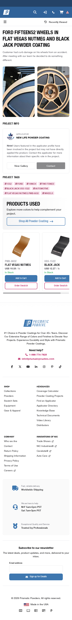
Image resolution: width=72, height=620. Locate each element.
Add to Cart (21, 278)
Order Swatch (21, 286)
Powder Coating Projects (50, 396)
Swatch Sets (10, 401)
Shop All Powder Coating (33, 221)
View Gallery (21, 165)
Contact (51, 165)
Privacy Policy (11, 461)
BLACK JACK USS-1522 (18, 188)
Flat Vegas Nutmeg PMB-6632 (23, 193)
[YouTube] (28, 366)
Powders (8, 396)
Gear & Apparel (12, 411)
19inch (32, 183)
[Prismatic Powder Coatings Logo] (6, 12)
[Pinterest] (52, 366)
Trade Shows (44, 441)
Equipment (9, 406)
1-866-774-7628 (38, 355)
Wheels (49, 193)
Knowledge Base (46, 411)
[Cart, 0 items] (64, 12)
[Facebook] (12, 366)
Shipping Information (15, 456)
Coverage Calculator (48, 391)
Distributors (43, 425)
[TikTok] (60, 366)
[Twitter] (20, 366)
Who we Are (10, 441)
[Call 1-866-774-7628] (53, 12)
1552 (9, 183)
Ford (20, 183)
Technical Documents (48, 415)
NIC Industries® (45, 446)
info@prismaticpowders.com (38, 359)
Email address (15, 562)
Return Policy (11, 451)
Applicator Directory (47, 406)
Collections (10, 391)
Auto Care (42, 456)
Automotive (41, 188)
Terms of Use (11, 466)
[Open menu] (5, 22)
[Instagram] (44, 366)
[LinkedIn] (36, 366)
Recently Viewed (58, 22)
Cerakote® (42, 451)
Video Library (44, 420)
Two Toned (48, 183)
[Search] (35, 12)
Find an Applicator (46, 401)
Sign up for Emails (38, 577)
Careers (8, 470)
